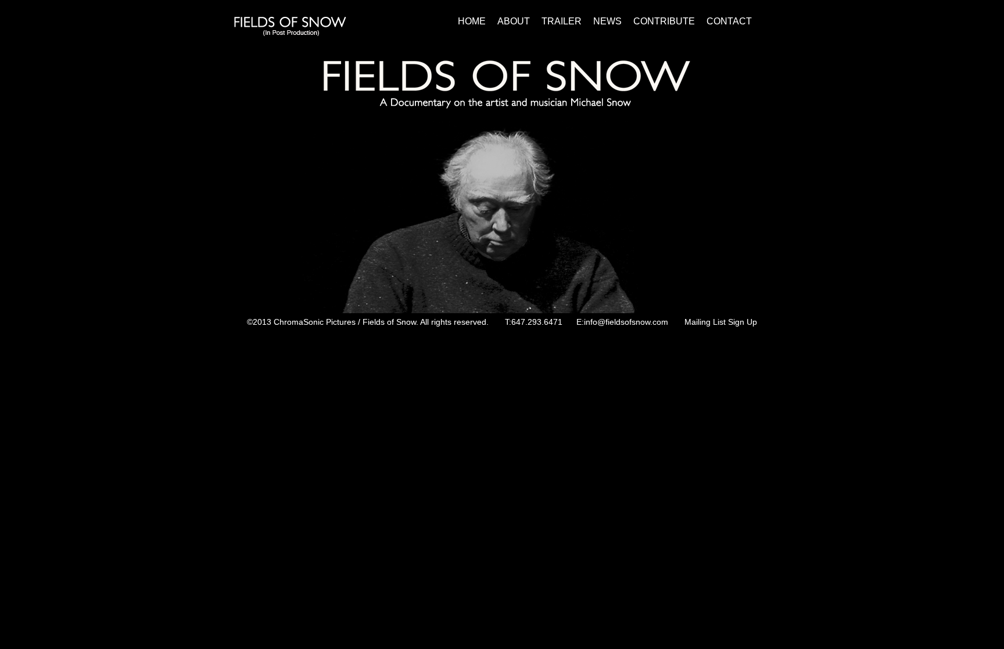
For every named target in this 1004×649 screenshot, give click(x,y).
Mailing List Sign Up (720, 322)
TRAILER (562, 21)
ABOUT (514, 21)
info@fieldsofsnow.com (626, 322)
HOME (472, 21)
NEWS (607, 21)
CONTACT (729, 21)
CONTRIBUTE (664, 21)
